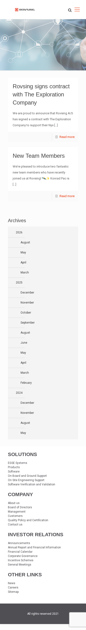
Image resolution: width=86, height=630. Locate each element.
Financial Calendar (20, 551)
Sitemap (13, 591)
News (11, 583)
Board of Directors (20, 507)
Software (14, 471)
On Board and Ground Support (27, 476)
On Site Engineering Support (26, 480)
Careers (13, 587)
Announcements (19, 543)
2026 (19, 232)
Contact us (15, 524)
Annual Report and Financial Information (34, 547)
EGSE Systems (17, 463)
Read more (67, 137)
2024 (19, 392)
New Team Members (39, 155)
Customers (15, 516)
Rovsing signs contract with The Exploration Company (41, 94)
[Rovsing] (25, 9)
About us (14, 503)
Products (14, 467)
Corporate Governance (23, 556)
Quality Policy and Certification (28, 520)
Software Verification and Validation (31, 484)
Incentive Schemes (20, 560)
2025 (19, 282)
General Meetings (19, 564)
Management (17, 511)
